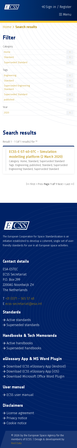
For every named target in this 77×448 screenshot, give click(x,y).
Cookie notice (17, 423)
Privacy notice (17, 418)
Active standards (19, 320)
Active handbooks (20, 343)
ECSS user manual (20, 395)
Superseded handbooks (24, 348)
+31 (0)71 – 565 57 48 (19, 298)
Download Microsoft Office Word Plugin (35, 376)
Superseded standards (23, 325)
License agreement (20, 413)
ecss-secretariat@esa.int (23, 304)
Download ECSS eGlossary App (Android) (36, 366)
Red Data (16, 443)
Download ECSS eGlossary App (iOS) (33, 371)
